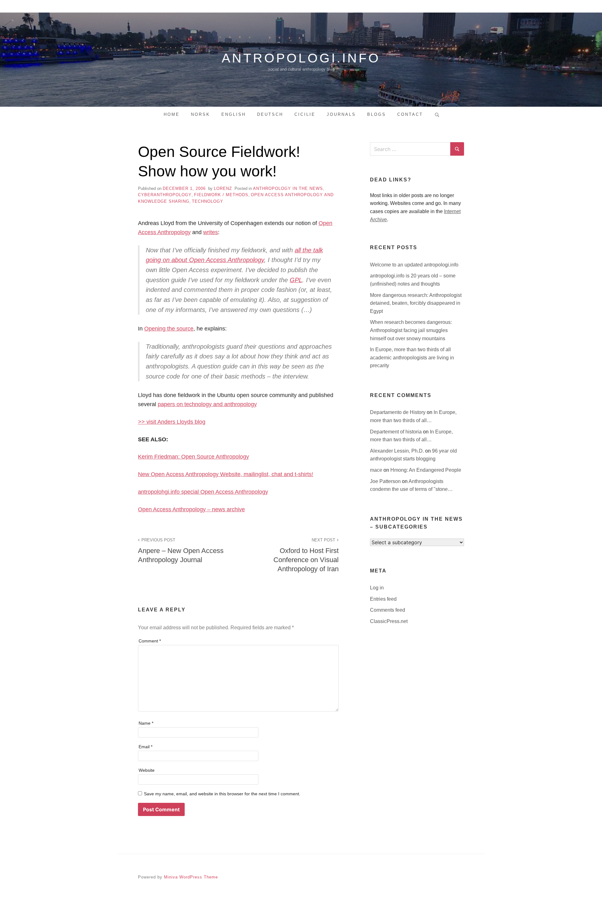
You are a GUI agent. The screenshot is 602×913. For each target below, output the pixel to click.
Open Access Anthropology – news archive (191, 509)
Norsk (200, 114)
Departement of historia (396, 431)
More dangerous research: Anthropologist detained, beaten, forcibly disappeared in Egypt (416, 303)
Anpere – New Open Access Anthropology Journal (181, 551)
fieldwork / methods (221, 194)
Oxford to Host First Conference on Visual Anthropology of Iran (306, 555)
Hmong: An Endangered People (425, 470)
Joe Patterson (386, 481)
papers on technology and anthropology (207, 404)
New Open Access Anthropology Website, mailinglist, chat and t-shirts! (225, 474)
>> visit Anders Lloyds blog (171, 422)
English (233, 114)
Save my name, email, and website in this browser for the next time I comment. (222, 793)
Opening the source (168, 328)
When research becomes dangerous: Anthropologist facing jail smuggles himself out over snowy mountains (411, 330)
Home (172, 114)
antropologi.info (301, 58)
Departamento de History (398, 412)
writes (210, 232)
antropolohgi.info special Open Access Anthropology (203, 492)
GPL (296, 280)
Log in (377, 587)
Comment (150, 640)
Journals (341, 114)
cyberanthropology (165, 194)
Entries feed (383, 599)
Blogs (376, 114)
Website (147, 770)
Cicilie (304, 114)
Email (145, 746)
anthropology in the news (288, 188)
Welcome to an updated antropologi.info (414, 264)
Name (146, 723)
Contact (410, 114)
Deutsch (270, 114)
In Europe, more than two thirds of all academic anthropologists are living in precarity (412, 357)
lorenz (223, 188)
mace (376, 470)
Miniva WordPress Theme (191, 877)
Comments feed (387, 610)
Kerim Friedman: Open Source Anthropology (193, 457)
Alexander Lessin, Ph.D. (397, 451)
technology (207, 201)
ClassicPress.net (389, 621)
